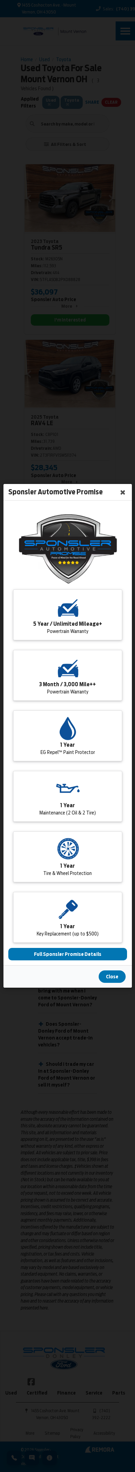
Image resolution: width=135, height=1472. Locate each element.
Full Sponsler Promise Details (67, 954)
